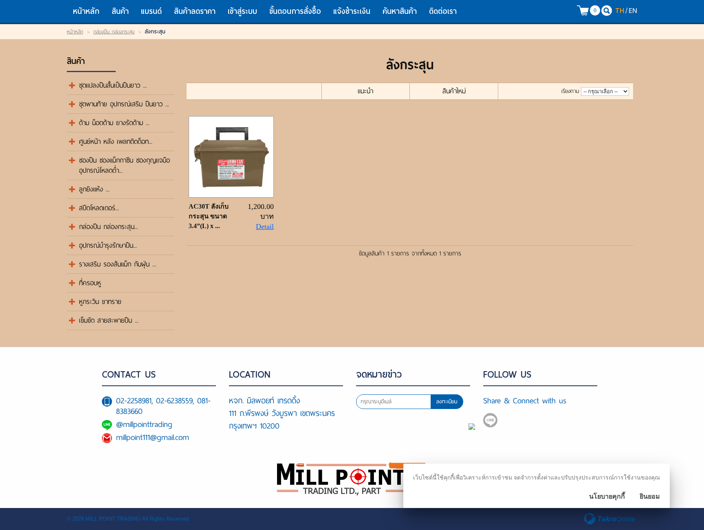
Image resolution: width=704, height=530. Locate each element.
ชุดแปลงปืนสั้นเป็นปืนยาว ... (113, 85)
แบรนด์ (151, 11)
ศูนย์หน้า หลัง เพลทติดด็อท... (115, 141)
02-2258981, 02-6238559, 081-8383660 (163, 406)
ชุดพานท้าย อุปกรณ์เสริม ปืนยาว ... (124, 104)
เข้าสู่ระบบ (242, 11)
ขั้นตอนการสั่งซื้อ (295, 11)
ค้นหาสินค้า (400, 11)
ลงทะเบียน (447, 401)
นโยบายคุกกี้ (607, 496)
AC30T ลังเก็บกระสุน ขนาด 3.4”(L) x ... (209, 216)
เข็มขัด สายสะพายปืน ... (109, 320)
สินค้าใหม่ (454, 91)
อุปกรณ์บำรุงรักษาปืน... (108, 245)
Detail (265, 226)
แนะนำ (365, 91)
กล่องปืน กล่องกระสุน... (108, 227)
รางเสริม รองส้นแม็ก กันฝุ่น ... (117, 264)
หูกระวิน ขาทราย (100, 302)
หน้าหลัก (86, 11)
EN (633, 10)
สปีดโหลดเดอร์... (99, 208)
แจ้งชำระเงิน (351, 11)
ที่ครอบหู (90, 283)
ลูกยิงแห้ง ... (94, 189)
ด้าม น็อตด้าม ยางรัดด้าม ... (114, 123)
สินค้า (120, 11)
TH (619, 10)
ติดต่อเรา (443, 11)
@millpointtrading (144, 424)
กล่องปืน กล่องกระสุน (113, 32)
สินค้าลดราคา (195, 11)
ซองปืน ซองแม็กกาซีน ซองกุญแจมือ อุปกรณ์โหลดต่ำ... (124, 165)
